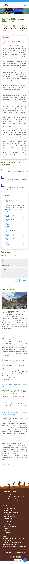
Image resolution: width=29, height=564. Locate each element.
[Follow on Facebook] (11, 557)
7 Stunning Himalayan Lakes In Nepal (12, 364)
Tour (22, 314)
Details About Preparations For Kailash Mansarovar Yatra (14, 339)
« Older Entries (6, 464)
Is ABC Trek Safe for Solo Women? (11, 443)
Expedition (24, 421)
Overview (6, 37)
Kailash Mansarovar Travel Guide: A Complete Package (14, 312)
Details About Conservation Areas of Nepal (14, 390)
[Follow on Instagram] (14, 557)
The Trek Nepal (7, 314)
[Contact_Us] (25, 560)
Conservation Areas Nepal (9, 393)
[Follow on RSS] (19, 557)
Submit (23, 281)
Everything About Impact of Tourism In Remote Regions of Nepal (14, 419)
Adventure (24, 445)
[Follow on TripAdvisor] (17, 557)
